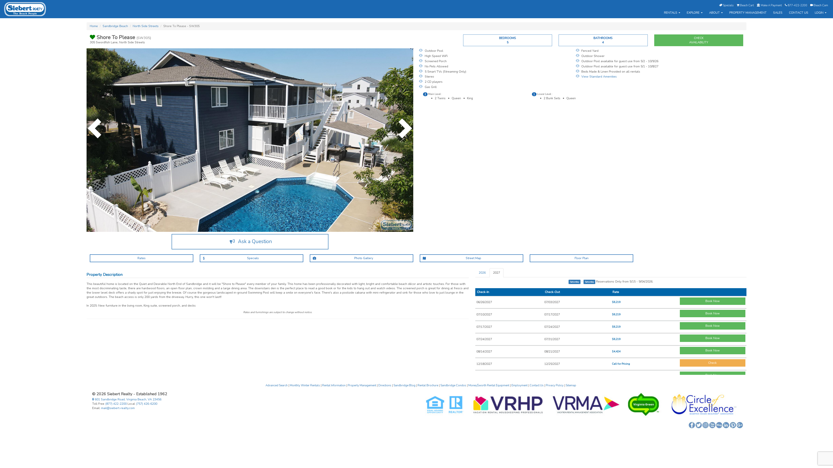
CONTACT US (798, 13)
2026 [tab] (482, 273)
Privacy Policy (555, 385)
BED (507, 40)
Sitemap (571, 385)
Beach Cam (820, 5)
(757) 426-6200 (146, 404)
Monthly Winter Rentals (305, 385)
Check (712, 363)
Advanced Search (277, 385)
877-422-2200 (797, 5)
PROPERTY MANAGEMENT (748, 13)
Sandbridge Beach (115, 26)
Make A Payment (771, 5)
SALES (777, 13)
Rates (142, 258)
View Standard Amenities (599, 77)
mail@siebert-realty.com (118, 408)
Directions (384, 385)
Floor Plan (582, 258)
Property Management (362, 385)
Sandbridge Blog (404, 385)
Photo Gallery (363, 258)
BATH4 (603, 40)
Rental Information (334, 385)
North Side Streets (146, 26)
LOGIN (819, 13)
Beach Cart (746, 5)
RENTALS (671, 13)
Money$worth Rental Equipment (488, 385)
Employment (520, 385)
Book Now (712, 301)
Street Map (473, 258)
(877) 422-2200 (116, 404)
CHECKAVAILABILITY (698, 40)
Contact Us (537, 385)
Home (94, 26)
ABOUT (715, 13)
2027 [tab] (496, 273)
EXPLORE (693, 13)
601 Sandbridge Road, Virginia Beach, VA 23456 (127, 399)
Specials (728, 5)
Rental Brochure (428, 385)
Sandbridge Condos (453, 385)
